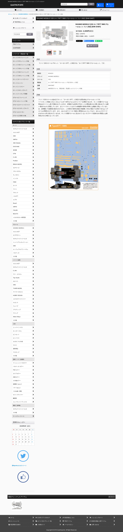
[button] (38, 36)
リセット (112, 496)
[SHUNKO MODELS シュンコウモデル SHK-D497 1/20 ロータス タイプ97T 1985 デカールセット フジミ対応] (54, 36)
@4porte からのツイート (19, 465)
